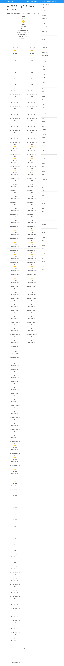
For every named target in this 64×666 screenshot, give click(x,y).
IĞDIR (43, 258)
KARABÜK (43, 264)
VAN (42, 229)
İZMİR (43, 150)
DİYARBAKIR (44, 113)
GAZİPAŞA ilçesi (44, 18)
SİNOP (43, 208)
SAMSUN (43, 203)
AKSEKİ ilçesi (44, 7)
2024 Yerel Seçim (43, 1)
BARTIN (43, 253)
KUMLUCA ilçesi (44, 28)
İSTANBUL (43, 147)
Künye (53, 1)
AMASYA (43, 69)
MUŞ (42, 187)
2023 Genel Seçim (36, 1)
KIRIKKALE (43, 245)
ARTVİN (43, 77)
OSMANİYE (44, 269)
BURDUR (43, 96)
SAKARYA (43, 200)
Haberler (32, 1)
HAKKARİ (43, 137)
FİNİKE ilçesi (44, 15)
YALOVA (43, 261)
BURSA (43, 99)
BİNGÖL (43, 88)
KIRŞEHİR (43, 163)
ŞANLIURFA (44, 224)
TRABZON (43, 219)
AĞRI (43, 66)
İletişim (56, 1)
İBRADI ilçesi (44, 39)
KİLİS (43, 266)
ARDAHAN (43, 256)
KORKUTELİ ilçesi (44, 26)
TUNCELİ (43, 221)
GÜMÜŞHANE (44, 134)
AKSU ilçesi (44, 44)
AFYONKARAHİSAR (45, 64)
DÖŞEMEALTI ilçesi (45, 47)
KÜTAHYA (43, 171)
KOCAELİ (43, 166)
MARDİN (43, 182)
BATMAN (43, 248)
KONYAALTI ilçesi (45, 52)
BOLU (43, 94)
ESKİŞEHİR (43, 126)
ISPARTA (43, 142)
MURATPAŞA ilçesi (45, 55)
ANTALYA (43, 74)
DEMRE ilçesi (44, 36)
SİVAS (43, 211)
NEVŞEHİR (43, 190)
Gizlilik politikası (49, 1)
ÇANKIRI (43, 104)
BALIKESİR (43, 82)
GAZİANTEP (44, 129)
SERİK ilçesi (44, 34)
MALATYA (43, 174)
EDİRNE (43, 116)
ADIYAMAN (44, 61)
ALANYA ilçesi (44, 10)
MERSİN (43, 145)
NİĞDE (43, 192)
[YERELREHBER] (10, 1)
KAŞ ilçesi (43, 23)
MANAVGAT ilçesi (45, 31)
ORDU (43, 195)
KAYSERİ (43, 158)
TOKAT (43, 216)
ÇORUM (43, 107)
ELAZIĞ (43, 118)
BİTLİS (43, 91)
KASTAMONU (44, 155)
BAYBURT (43, 240)
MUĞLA (43, 184)
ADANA (43, 58)
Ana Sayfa (28, 1)
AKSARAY (43, 237)
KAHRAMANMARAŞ (45, 179)
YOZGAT (43, 232)
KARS (43, 153)
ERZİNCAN (43, 121)
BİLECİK (43, 86)
